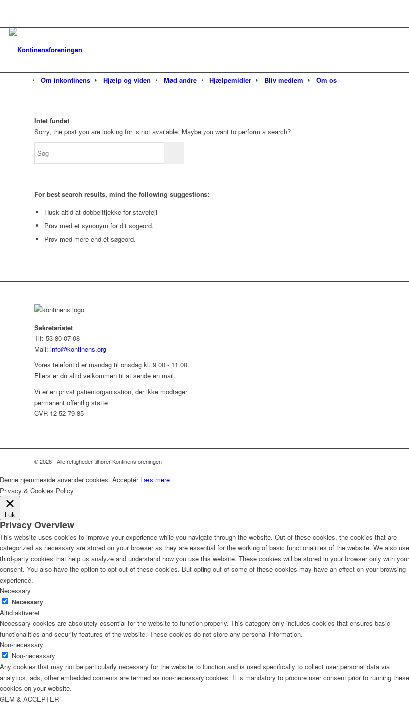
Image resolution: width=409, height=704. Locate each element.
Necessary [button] (15, 590)
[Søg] (349, 81)
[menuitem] (65, 80)
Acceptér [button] (125, 479)
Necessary (27, 602)
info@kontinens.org (77, 348)
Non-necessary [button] (21, 644)
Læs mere (155, 479)
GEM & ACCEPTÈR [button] (29, 699)
